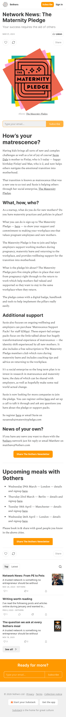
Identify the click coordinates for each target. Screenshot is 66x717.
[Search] (60, 566)
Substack (17, 710)
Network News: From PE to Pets (24, 575)
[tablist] (11, 566)
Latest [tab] (14, 566)
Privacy (30, 694)
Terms (39, 694)
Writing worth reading (17, 599)
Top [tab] (6, 566)
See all (9, 649)
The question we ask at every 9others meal (22, 624)
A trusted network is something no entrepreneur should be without (22, 581)
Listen (59, 34)
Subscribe (47, 4)
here (17, 226)
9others (7, 441)
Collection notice (53, 694)
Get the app (48, 702)
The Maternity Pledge (37, 114)
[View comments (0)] (19, 614)
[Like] (6, 42)
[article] (33, 583)
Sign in (59, 4)
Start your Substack (25, 702)
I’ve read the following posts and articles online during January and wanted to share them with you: (25, 604)
